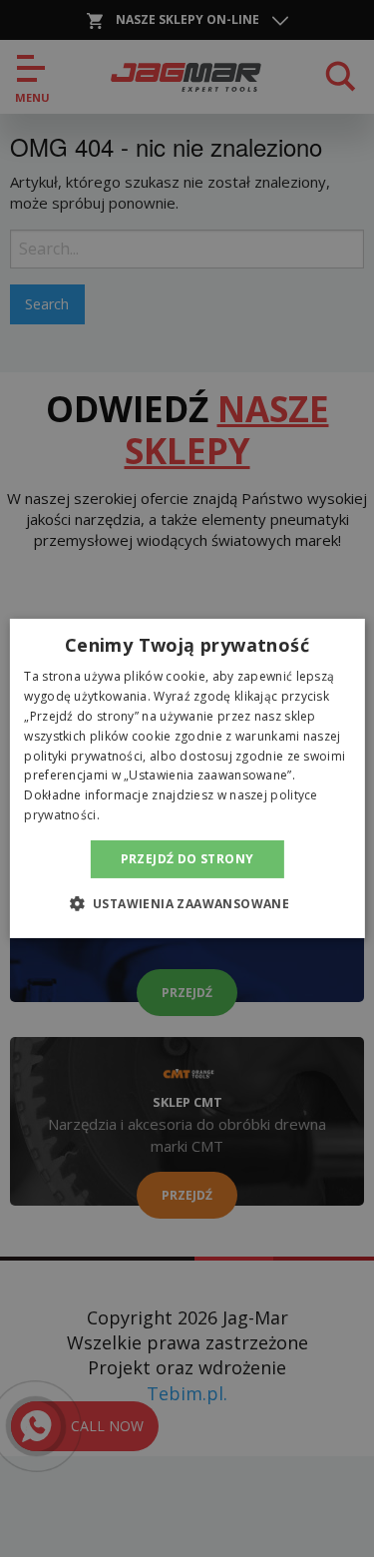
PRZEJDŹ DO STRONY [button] (187, 858)
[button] (187, 903)
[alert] (187, 778)
